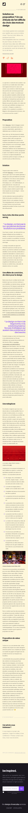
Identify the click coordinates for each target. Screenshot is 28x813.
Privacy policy (17, 808)
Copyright (9, 808)
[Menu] (24, 4)
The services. (14, 804)
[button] (21, 4)
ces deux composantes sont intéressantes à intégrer (11, 344)
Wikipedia (8, 125)
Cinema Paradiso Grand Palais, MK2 (11, 566)
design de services (20, 752)
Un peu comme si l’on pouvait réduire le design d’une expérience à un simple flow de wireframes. (14, 314)
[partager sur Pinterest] (4, 58)
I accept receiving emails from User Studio (14, 793)
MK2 (10, 465)
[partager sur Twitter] (8, 58)
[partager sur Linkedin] (11, 58)
